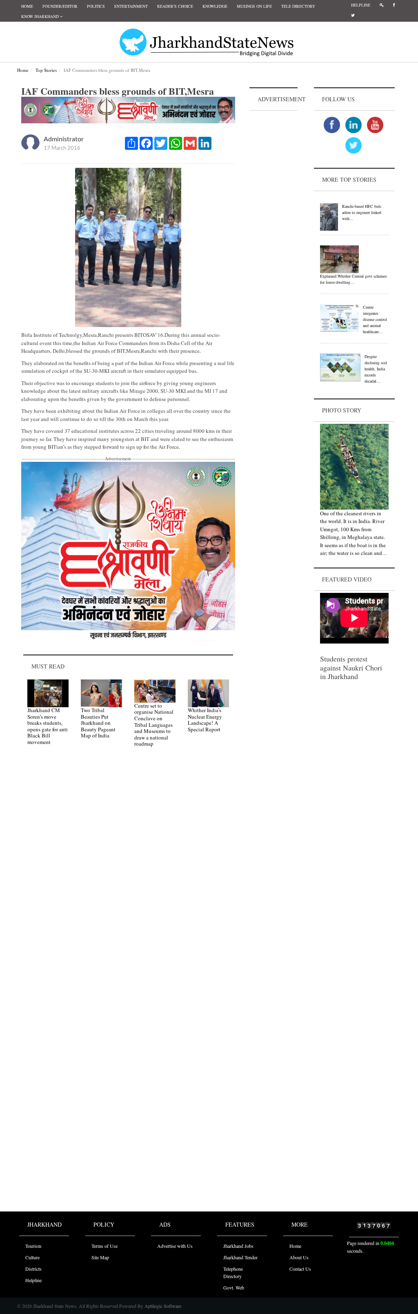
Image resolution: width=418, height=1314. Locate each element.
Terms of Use (104, 1246)
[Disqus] (128, 869)
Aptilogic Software (162, 1306)
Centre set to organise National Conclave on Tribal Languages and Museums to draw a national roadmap (153, 725)
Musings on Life (254, 6)
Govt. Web (233, 1287)
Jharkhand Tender (240, 1257)
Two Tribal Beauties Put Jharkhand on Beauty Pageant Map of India (98, 722)
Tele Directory (298, 6)
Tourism (33, 1246)
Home (27, 6)
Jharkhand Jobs (238, 1246)
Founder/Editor (60, 6)
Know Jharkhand (40, 16)
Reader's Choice (175, 6)
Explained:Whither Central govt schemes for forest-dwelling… (353, 279)
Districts (33, 1268)
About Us (299, 1257)
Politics (96, 6)
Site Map (100, 1257)
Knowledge (214, 6)
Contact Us (300, 1268)
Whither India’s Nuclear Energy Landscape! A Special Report (205, 719)
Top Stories (46, 70)
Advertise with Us (175, 1246)
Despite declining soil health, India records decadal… (376, 369)
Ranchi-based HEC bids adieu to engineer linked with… (361, 212)
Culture (32, 1257)
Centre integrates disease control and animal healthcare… (375, 319)
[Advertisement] (273, 235)
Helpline (360, 5)
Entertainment (131, 6)
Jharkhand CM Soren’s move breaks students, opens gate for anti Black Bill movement (47, 726)
